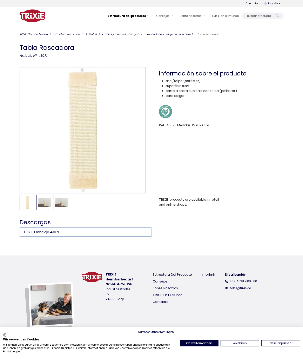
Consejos (162, 16)
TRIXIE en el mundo (225, 16)
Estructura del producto (127, 16)
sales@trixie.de (240, 288)
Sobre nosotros (190, 16)
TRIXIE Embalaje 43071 (41, 232)
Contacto (251, 3)
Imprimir (208, 274)
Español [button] (273, 3)
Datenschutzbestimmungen (156, 332)
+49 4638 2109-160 (243, 281)
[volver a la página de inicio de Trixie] (32, 15)
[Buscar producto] (277, 16)
